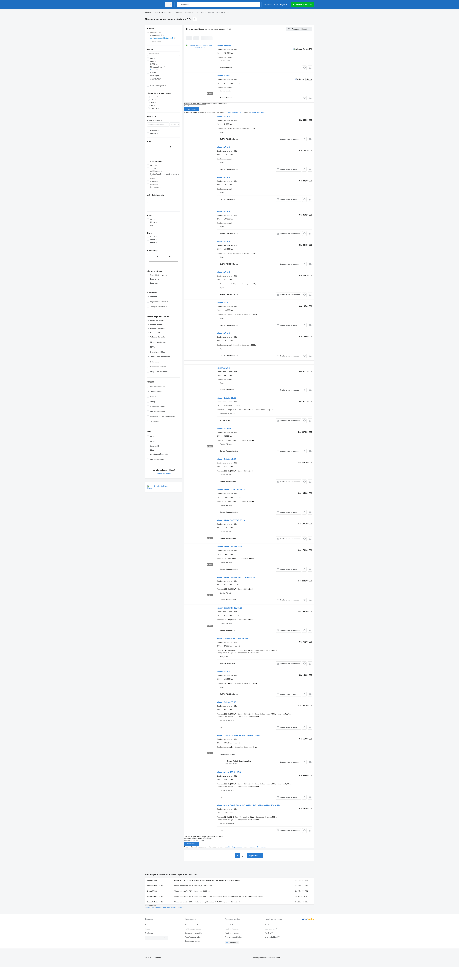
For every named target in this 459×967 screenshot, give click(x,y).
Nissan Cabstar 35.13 (226, 398)
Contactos (149, 933)
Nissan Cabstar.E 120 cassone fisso (233, 638)
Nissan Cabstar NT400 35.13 (229, 608)
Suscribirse (191, 109)
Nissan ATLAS (223, 117)
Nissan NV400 (223, 76)
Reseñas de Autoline (193, 937)
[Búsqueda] (179, 4)
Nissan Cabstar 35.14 (155, 896)
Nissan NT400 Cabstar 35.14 (229, 547)
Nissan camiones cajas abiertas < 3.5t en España (163, 907)
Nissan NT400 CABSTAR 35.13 (231, 520)
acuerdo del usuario (257, 112)
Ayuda (147, 929)
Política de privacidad (193, 929)
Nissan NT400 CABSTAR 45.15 (231, 490)
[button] (304, 68)
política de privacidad (234, 112)
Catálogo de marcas (192, 941)
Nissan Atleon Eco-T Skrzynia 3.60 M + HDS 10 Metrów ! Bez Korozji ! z (248, 805)
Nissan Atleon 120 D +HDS (229, 772)
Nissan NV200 (152, 891)
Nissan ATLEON (224, 429)
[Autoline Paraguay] (153, 4)
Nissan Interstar (224, 46)
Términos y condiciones (194, 925)
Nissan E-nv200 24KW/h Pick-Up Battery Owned (238, 735)
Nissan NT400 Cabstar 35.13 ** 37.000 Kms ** (237, 577)
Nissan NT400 (152, 880)
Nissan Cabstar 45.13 (226, 459)
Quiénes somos (151, 925)
